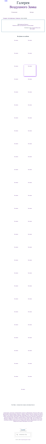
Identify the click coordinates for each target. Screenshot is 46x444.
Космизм (35, 418)
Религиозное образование (24, 418)
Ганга (28, 415)
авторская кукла (16, 420)
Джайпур (34, 416)
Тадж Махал (16, 416)
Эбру (31, 418)
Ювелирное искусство (27, 421)
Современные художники (9, 412)
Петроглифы (29, 417)
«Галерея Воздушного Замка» (25, 439)
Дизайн (28, 420)
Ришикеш (40, 415)
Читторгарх (39, 416)
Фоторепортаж (22, 417)
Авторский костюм (17, 421)
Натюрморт (29, 412)
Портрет (6, 418)
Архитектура (10, 416)
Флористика (23, 420)
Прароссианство (29, 414)
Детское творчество (9, 417)
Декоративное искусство (36, 420)
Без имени (16, 40)
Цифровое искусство (13, 418)
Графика (16, 417)
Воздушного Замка (23, 7)
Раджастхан (28, 416)
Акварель (23, 414)
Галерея (5, 18)
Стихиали (34, 27)
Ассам (34, 417)
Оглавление (14, 12)
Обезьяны (35, 415)
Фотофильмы (11, 18)
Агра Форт (22, 416)
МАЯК (6, 0)
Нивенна (18, 18)
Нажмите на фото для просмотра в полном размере (23, 25)
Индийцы (19, 415)
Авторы (32, 12)
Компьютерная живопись (15, 414)
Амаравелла (36, 414)
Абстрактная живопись (20, 412)
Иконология (38, 417)
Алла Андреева (10, 415)
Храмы (5, 416)
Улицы (31, 415)
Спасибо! (23, 429)
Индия (15, 415)
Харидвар (24, 415)
